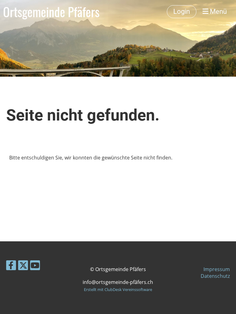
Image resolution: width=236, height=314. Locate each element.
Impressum (216, 269)
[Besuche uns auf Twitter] (23, 266)
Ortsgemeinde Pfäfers (51, 11)
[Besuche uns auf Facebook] (11, 266)
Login (181, 11)
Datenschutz (215, 276)
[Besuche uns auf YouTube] (35, 266)
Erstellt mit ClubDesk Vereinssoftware (118, 289)
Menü (217, 11)
